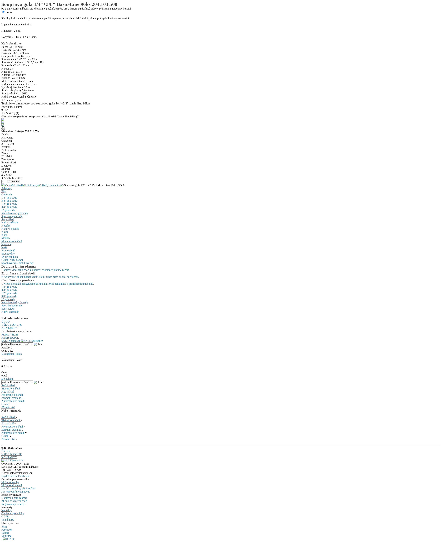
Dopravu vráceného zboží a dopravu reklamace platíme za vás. (35, 269)
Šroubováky (8, 253)
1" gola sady (8, 210)
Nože (4, 247)
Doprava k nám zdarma (14, 497)
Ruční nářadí (15, 185)
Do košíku (7, 378)
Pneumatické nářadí (12, 394)
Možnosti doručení (11, 485)
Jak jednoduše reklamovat (15, 491)
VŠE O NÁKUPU (11, 324)
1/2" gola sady (9, 203)
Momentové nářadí (11, 241)
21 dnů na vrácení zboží (14, 500)
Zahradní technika (11, 397)
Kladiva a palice (10, 228)
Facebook (6, 529)
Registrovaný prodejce (13, 504)
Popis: (9, 12)
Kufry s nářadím (51, 185)
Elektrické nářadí (10, 388)
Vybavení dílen (9, 256)
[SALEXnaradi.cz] (12, 460)
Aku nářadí (7, 391)
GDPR (5, 516)
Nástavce (6, 244)
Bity (3, 191)
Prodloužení (8, 250)
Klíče (4, 234)
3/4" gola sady (9, 206)
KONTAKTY (9, 327)
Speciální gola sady (11, 216)
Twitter (5, 532)
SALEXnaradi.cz (10, 340)
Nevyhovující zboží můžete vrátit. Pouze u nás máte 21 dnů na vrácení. (40, 276)
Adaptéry (6, 188)
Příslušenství (8, 407)
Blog (4, 526)
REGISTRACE (10, 337)
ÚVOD (5, 321)
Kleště (4, 231)
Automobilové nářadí (13, 400)
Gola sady (32, 185)
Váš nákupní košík (11, 353)
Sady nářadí (7, 219)
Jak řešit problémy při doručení (18, 488)
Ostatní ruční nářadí (12, 259)
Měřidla (5, 238)
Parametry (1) (13, 100)
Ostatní (5, 404)
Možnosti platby (10, 482)
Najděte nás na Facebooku (15, 476)
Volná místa (7, 519)
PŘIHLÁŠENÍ (9, 334)
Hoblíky (5, 225)
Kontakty (6, 510)
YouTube (6, 535)
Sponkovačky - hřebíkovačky (17, 262)
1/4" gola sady (9, 197)
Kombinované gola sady (14, 213)
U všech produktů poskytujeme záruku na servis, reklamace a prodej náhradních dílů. (47, 283)
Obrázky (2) (12, 113)
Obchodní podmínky (12, 513)
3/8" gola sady (9, 200)
